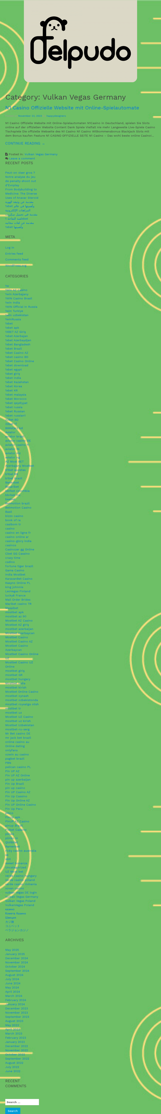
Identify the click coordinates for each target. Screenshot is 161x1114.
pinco (9, 813)
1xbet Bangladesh (17, 344)
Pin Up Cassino (16, 796)
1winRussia (13, 319)
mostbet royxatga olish (22, 704)
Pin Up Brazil (14, 783)
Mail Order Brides (17, 599)
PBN (8, 762)
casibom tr (13, 524)
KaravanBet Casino (18, 578)
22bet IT (11, 424)
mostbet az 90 (15, 616)
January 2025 (15, 954)
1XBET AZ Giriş (15, 331)
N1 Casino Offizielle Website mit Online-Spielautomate (72, 108)
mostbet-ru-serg (17, 729)
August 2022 (14, 1062)
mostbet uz (13, 712)
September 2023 (17, 1016)
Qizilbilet (11, 842)
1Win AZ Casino (16, 290)
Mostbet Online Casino (21, 691)
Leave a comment (22, 158)
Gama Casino (14, 570)
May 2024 (12, 987)
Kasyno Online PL (17, 583)
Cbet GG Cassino (17, 553)
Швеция (10, 917)
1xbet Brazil (13, 348)
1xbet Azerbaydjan (18, 340)
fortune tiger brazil (19, 566)
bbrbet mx (12, 495)
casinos (10, 545)
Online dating (15, 746)
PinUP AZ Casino (17, 821)
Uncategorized (15, 867)
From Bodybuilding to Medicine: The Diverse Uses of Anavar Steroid (21, 193)
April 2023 (12, 1029)
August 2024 (14, 975)
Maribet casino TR (18, 603)
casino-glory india (18, 541)
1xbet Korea (13, 386)
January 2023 (15, 1041)
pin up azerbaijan (18, 779)
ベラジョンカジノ (17, 930)
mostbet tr (13, 708)
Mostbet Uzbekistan (19, 725)
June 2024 (13, 983)
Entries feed (14, 253)
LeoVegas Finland (17, 591)
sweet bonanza (16, 863)
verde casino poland (20, 880)
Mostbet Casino (16, 637)
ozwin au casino (17, 754)
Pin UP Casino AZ (17, 792)
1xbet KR (11, 390)
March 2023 (13, 1033)
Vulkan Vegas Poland (20, 900)
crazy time (12, 557)
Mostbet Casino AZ (19, 641)
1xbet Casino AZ (16, 352)
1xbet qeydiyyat (16, 403)
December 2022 (16, 1046)
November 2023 (16, 1012)
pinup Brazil (14, 825)
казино (9, 909)
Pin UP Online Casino (20, 804)
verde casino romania (21, 884)
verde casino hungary (20, 875)
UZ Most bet (14, 871)
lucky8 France (15, 595)
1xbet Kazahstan (17, 382)
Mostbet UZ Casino (19, 716)
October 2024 (15, 966)
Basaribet (12, 486)
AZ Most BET (14, 461)
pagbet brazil (14, 758)
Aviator (10, 432)
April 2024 (12, 991)
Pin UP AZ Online (17, 775)
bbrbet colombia (17, 490)
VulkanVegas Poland (19, 905)
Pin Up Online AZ (17, 800)
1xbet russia (13, 407)
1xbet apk (12, 327)
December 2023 (16, 1008)
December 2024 (16, 958)
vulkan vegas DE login (21, 892)
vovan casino (14, 888)
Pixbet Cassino (16, 829)
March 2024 (13, 995)
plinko (9, 834)
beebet (10, 499)
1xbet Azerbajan (16, 336)
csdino (10, 562)
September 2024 (17, 970)
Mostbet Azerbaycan (20, 633)
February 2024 (15, 1000)
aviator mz (13, 453)
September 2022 (17, 1058)
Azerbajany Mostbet (19, 465)
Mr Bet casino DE (17, 733)
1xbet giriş (12, 373)
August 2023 (14, 1021)
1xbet (9, 323)
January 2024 (15, 1004)
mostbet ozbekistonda (21, 700)
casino (10, 528)
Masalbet (11, 608)
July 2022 (12, 1067)
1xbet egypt (13, 369)
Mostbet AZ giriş (17, 624)
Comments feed (17, 259)
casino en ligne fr (18, 532)
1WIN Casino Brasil (18, 298)
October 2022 (15, 1054)
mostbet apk (14, 612)
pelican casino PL (18, 767)
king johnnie (14, 587)
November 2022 (16, 1050)
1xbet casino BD (16, 357)
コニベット (12, 926)
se (6, 854)
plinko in (11, 838)
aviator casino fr (17, 444)
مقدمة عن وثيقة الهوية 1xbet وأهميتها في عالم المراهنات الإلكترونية (19, 206)
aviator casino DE (18, 440)
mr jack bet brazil (18, 737)
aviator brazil (14, 436)
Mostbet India (15, 683)
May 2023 (12, 1025)
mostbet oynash (17, 695)
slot (8, 859)
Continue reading (37, 145)
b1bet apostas (15, 470)
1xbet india (13, 377)
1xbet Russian (15, 411)
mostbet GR (13, 675)
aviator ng (12, 457)
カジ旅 (9, 921)
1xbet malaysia (15, 394)
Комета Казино (15, 913)
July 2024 (12, 979)
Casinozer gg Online (19, 549)
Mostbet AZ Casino (19, 620)
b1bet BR (11, 474)
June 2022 (12, 1071)
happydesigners (56, 115)
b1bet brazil (13, 478)
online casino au (17, 742)
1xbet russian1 (15, 415)
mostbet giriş (15, 670)
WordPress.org (15, 265)
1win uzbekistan (17, 315)
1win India (12, 302)
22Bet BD (11, 419)
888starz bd (14, 428)
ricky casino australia (20, 850)
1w (7, 285)
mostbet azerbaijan (19, 629)
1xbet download (16, 365)
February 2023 (15, 1037)
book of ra (13, 520)
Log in (9, 247)
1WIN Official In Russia (21, 306)
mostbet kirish (15, 687)
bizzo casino (14, 516)
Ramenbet (12, 846)
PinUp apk (12, 817)
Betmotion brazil (17, 503)
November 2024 (16, 962)
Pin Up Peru (14, 808)
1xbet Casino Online (19, 361)
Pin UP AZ (12, 771)
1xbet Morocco (16, 398)
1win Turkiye (14, 311)
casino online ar (17, 536)
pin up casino (15, 788)
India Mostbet (15, 574)
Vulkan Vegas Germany (41, 154)
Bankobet (12, 482)
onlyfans (11, 750)
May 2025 (12, 949)
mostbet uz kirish (18, 721)
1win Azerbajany (16, 294)
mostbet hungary (17, 679)
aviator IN (12, 449)
